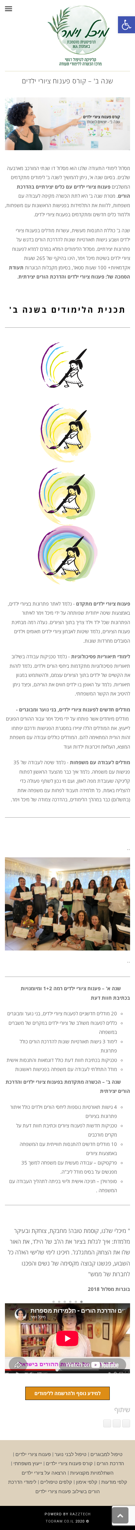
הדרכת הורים (110, 1463)
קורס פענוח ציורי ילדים (69, 1463)
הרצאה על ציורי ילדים (44, 1473)
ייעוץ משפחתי (27, 1463)
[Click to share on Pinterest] (107, 1423)
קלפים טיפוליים (56, 1482)
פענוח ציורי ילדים (33, 1454)
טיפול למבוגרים (106, 1454)
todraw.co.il (60, 1521)
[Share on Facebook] (126, 1423)
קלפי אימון (86, 1482)
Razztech (80, 1514)
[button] (126, 24)
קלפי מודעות (114, 1482)
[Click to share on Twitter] (117, 1423)
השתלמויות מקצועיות (92, 1473)
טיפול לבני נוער (71, 1454)
